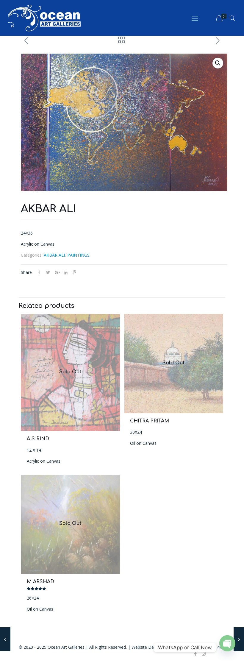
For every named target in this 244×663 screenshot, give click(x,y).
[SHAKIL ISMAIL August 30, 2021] (239, 639)
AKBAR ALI (54, 255)
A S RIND (38, 439)
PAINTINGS (78, 255)
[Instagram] (204, 653)
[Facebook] (196, 653)
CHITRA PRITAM (149, 421)
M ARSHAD (40, 581)
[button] (217, 63)
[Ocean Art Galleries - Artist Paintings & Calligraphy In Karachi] (44, 18)
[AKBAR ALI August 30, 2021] (5, 639)
